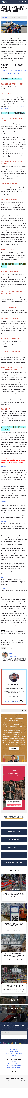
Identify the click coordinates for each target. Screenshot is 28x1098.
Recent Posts (10, 648)
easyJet (3, 629)
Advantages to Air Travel (6, 70)
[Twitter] (25, 654)
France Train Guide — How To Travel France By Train (14, 985)
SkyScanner (4, 485)
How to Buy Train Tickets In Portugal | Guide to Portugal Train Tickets (14, 924)
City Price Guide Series (14, 1065)
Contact (14, 1055)
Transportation (6, 17)
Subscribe (14, 1037)
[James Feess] (5, 657)
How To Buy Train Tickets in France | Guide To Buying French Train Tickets (14, 955)
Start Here (14, 1061)
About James (14, 1049)
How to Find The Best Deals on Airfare (10, 72)
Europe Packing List (14, 1063)
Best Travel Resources (14, 1067)
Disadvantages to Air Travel (20, 70)
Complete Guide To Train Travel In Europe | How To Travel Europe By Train (13, 895)
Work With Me (14, 1051)
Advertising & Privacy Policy (14, 1053)
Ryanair (3, 596)
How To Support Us (18, 701)
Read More (14, 748)
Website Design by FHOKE (14, 1096)
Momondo (3, 466)
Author (3, 648)
